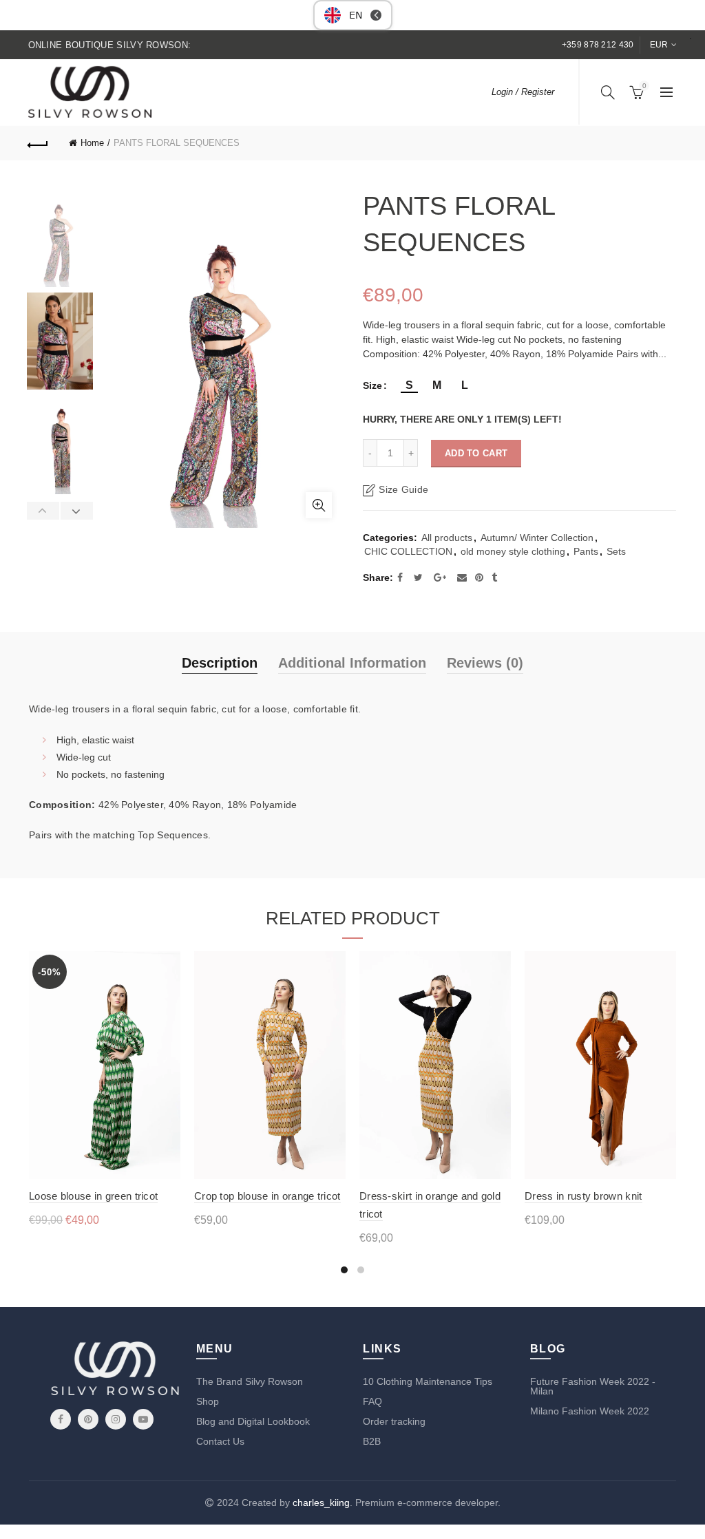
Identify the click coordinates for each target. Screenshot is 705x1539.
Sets (616, 551)
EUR (659, 45)
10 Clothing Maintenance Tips (427, 1381)
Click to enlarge (319, 505)
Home (92, 143)
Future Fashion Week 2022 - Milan (592, 1386)
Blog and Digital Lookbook (253, 1421)
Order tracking (394, 1421)
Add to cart (476, 453)
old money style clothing (513, 551)
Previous (43, 511)
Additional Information (352, 662)
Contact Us (220, 1441)
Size (372, 385)
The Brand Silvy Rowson (249, 1381)
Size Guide (403, 489)
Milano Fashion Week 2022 (589, 1410)
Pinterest (88, 1419)
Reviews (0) (485, 662)
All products (446, 537)
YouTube (143, 1419)
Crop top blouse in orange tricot (267, 1196)
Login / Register (523, 92)
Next (76, 511)
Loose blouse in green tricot (93, 1196)
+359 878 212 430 (598, 45)
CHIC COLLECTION (408, 551)
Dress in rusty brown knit (583, 1196)
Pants (586, 551)
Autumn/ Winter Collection (537, 537)
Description (219, 662)
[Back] (38, 143)
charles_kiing (321, 1502)
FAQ (372, 1401)
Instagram (115, 1419)
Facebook (60, 1419)
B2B (372, 1441)
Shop (207, 1401)
